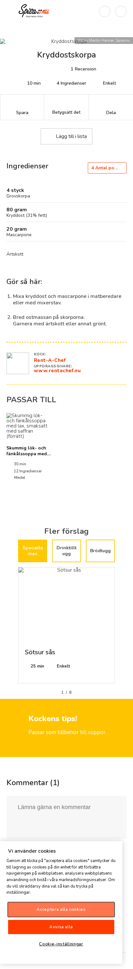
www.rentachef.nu (57, 370)
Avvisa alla (61, 927)
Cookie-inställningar (61, 944)
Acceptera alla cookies (61, 909)
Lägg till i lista (71, 136)
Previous (13, 628)
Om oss (123, 959)
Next (120, 628)
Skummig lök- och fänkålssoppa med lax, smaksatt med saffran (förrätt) (26, 457)
